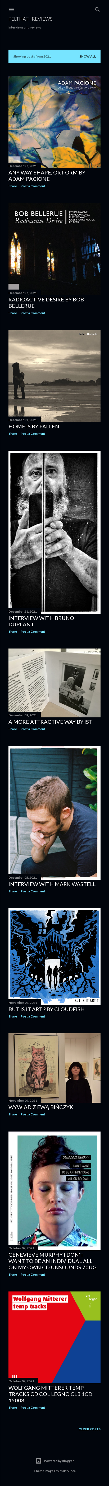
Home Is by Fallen (33, 426)
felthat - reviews (30, 19)
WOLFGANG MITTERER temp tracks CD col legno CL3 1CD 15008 (50, 1393)
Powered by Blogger (59, 1461)
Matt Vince (68, 1471)
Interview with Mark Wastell (52, 884)
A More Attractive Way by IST (50, 721)
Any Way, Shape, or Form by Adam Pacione (46, 175)
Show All (87, 56)
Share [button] (12, 186)
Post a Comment (33, 186)
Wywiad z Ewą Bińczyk (40, 1107)
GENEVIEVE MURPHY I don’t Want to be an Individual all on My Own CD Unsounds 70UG (52, 1260)
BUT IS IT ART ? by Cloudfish (46, 1009)
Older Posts (90, 1429)
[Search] (97, 8)
